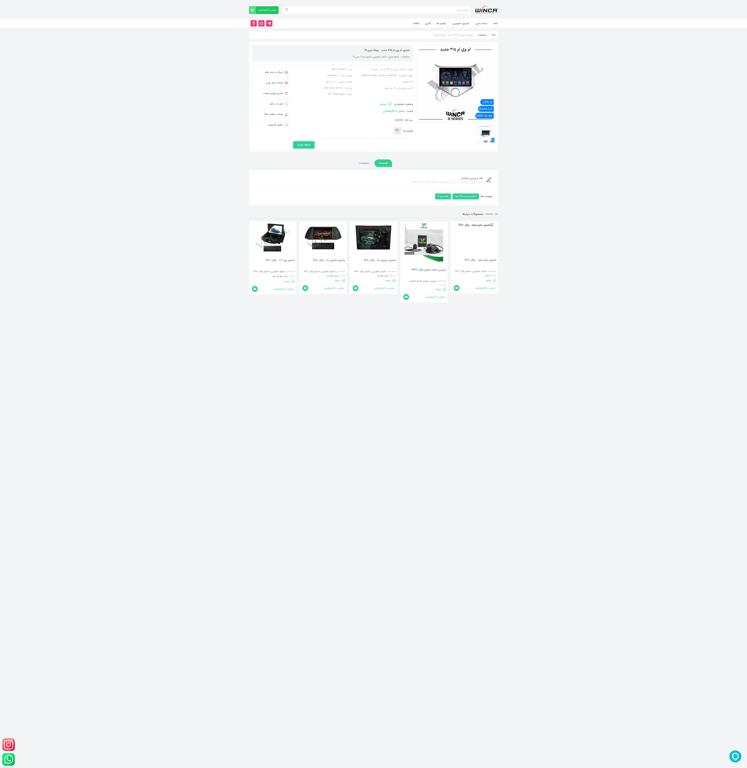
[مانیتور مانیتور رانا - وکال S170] (329, 266)
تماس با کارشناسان (393, 111)
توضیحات (383, 163)
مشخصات (364, 163)
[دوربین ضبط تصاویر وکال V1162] (429, 275)
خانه (494, 35)
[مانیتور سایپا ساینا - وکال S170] (480, 266)
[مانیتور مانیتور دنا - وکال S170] (380, 266)
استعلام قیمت (303, 145)
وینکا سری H (443, 196)
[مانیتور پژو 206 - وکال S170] (280, 266)
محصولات (482, 35)
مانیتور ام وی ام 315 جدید (465, 196)
